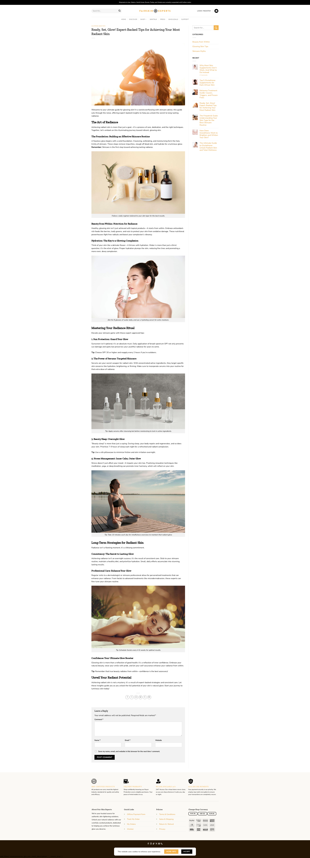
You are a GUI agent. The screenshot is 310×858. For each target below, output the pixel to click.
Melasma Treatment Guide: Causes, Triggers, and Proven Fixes (209, 94)
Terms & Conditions (167, 814)
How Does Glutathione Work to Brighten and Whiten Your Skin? (209, 134)
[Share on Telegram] (149, 697)
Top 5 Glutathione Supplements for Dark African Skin (207, 82)
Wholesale (173, 19)
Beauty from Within (201, 42)
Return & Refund (166, 824)
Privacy (162, 829)
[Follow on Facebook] (148, 844)
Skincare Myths (199, 51)
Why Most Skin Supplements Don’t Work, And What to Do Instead (208, 69)
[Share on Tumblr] (145, 697)
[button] (204, 11)
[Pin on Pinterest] (141, 697)
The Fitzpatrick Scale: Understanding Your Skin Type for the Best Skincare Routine (209, 120)
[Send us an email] (159, 844)
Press (162, 19)
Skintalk (153, 19)
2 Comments (207, 75)
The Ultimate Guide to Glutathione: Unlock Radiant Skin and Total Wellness (208, 146)
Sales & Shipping (166, 819)
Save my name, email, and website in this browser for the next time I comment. (129, 751)
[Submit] (120, 11)
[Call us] (162, 844)
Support (185, 19)
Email (127, 740)
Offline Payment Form (136, 814)
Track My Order (133, 819)
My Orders (131, 824)
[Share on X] (132, 697)
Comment (98, 719)
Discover (133, 19)
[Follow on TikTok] (154, 844)
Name (97, 740)
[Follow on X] (156, 844)
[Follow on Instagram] (151, 844)
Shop (142, 19)
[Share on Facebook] (127, 697)
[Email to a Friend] (136, 697)
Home (123, 19)
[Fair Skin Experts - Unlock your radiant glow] (155, 10)
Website (158, 740)
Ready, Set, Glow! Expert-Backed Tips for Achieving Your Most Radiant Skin (208, 106)
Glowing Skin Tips (98, 26)
